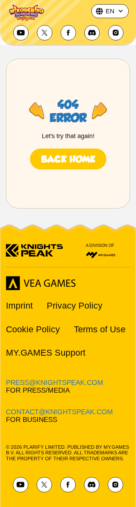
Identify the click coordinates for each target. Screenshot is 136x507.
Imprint (19, 305)
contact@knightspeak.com (59, 412)
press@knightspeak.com (54, 382)
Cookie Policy (33, 329)
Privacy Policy (75, 305)
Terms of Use (100, 329)
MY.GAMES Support (45, 352)
